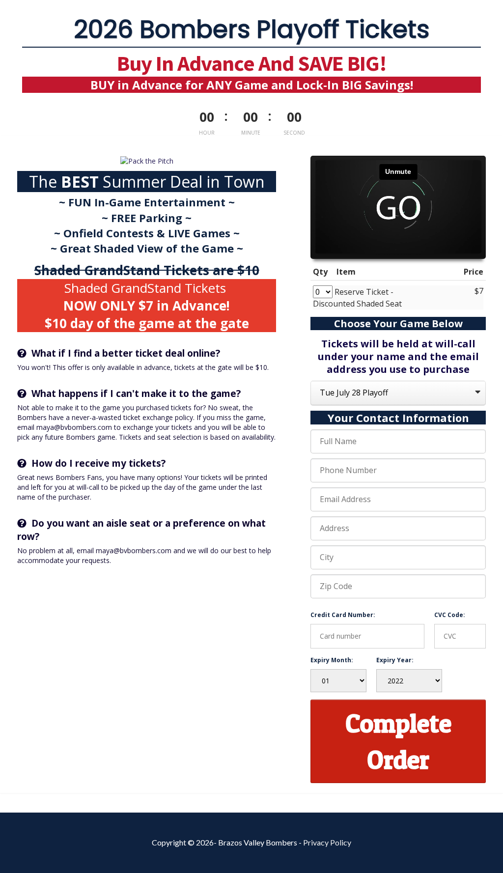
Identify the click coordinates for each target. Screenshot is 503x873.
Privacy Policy (327, 842)
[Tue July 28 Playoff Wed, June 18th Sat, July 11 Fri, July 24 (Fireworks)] (398, 393)
